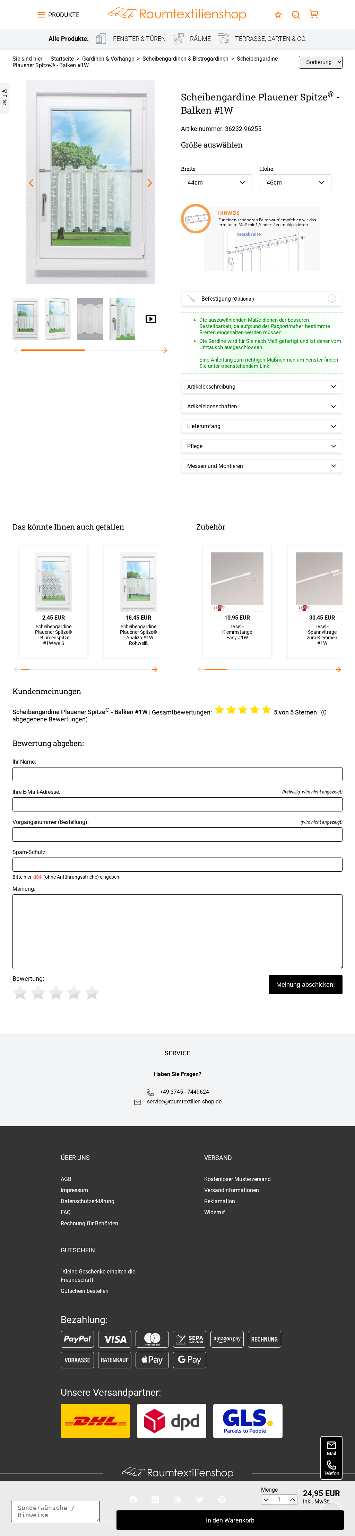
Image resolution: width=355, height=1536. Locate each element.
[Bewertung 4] (73, 992)
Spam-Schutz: (66, 864)
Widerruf (214, 1212)
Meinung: (23, 889)
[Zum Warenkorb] (313, 14)
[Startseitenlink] (177, 14)
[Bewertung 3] (56, 992)
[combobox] (216, 182)
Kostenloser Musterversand (237, 1179)
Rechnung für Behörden (89, 1223)
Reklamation (219, 1201)
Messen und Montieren (215, 466)
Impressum (74, 1190)
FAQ (66, 1212)
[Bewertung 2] (38, 992)
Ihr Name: (24, 761)
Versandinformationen (231, 1190)
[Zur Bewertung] (278, 14)
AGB (66, 1179)
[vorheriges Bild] (31, 182)
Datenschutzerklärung (87, 1201)
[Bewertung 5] (91, 992)
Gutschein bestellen (85, 1291)
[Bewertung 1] (20, 992)
